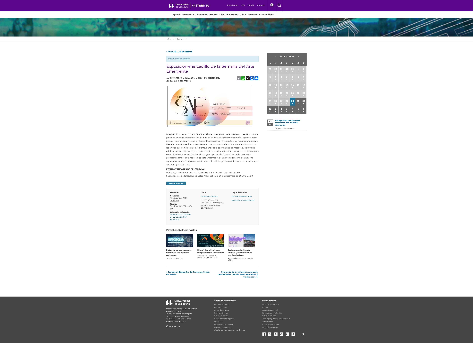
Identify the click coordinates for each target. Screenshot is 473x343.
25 (275, 101)
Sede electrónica (221, 313)
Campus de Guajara (209, 196)
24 (270, 101)
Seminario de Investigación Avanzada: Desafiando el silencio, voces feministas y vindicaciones (238, 274)
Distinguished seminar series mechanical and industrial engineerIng (178, 252)
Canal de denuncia (270, 327)
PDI (243, 5)
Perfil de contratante (270, 305)
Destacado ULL (176, 214)
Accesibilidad (267, 322)
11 (275, 85)
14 (292, 85)
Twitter (270, 333)
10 (270, 85)
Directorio (218, 322)
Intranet (260, 5)
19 (281, 93)
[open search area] (279, 5)
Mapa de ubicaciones (222, 327)
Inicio (168, 39)
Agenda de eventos (183, 14)
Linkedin (288, 333)
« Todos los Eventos (179, 51)
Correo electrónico (221, 305)
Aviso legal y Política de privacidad (276, 319)
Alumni (265, 307)
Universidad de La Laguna (178, 302)
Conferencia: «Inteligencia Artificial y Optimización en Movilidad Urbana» (240, 252)
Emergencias (174, 326)
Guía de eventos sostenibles (258, 14)
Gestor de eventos (207, 14)
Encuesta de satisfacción (272, 313)
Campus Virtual (220, 307)
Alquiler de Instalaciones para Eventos (229, 330)
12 (281, 85)
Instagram (276, 333)
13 (287, 85)
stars (184, 335)
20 (287, 93)
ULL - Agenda (178, 39)
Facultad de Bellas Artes (242, 196)
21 (292, 93)
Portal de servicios (221, 310)
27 (270, 69)
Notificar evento (230, 14)
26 (281, 101)
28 (275, 69)
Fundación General (270, 310)
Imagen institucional (270, 324)
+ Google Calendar (176, 183)
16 (303, 85)
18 (275, 93)
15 (298, 85)
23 (303, 93)
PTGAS (251, 5)
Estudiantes (232, 5)
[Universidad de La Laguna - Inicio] (179, 6)
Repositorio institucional (223, 324)
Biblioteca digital (221, 316)
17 (270, 93)
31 (292, 69)
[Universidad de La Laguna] (201, 6)
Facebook (265, 333)
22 (298, 93)
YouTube (282, 333)
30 (287, 69)
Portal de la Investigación (224, 319)
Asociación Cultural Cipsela (243, 200)
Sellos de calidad (269, 316)
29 (281, 69)
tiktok (293, 333)
